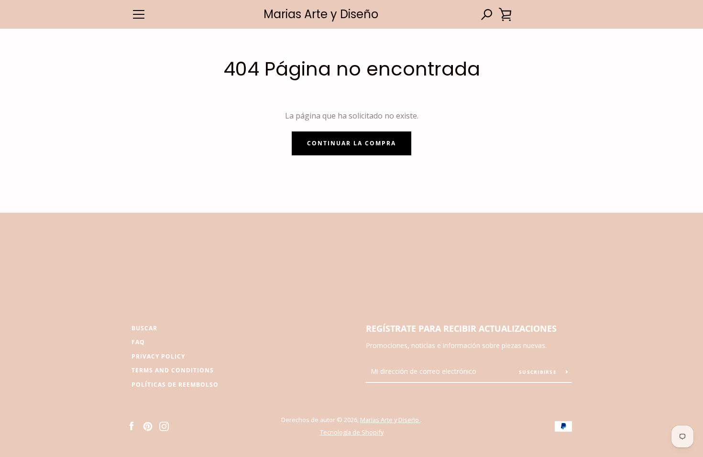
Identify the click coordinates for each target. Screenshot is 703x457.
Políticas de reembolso (175, 385)
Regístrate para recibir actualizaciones (461, 328)
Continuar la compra (351, 143)
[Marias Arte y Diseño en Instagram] (164, 425)
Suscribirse (539, 372)
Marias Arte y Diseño (321, 15)
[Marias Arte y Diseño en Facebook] (131, 425)
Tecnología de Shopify (352, 432)
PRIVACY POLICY (158, 356)
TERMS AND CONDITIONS (173, 370)
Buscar (144, 328)
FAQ (138, 342)
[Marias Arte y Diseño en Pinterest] (148, 425)
